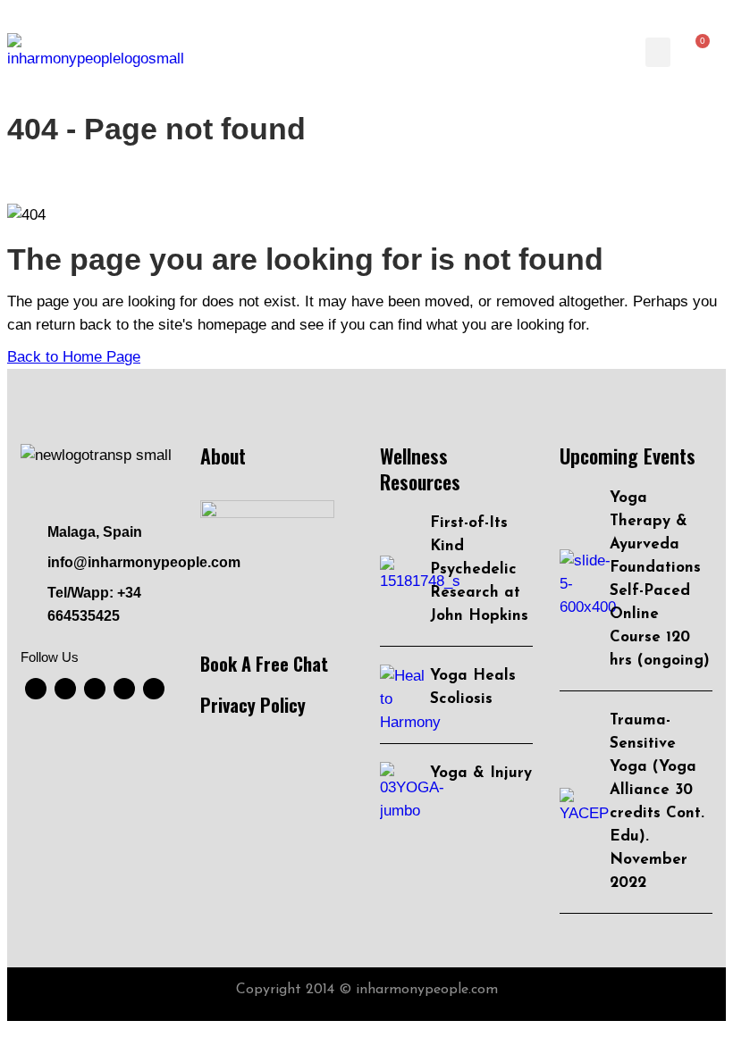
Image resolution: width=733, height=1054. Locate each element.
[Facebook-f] (35, 688)
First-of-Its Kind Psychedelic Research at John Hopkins (479, 569)
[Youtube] (65, 688)
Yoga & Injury (481, 773)
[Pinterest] (153, 688)
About (223, 455)
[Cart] (697, 51)
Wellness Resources (420, 468)
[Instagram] (124, 688)
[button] (657, 52)
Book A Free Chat (264, 663)
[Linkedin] (94, 688)
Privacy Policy (253, 704)
